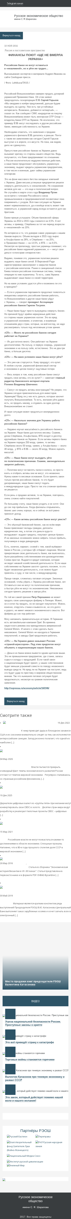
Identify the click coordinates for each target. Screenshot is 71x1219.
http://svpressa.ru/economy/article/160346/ (26, 688)
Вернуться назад (11, 35)
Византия (32, 863)
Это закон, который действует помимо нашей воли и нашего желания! (34, 1099)
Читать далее (21, 742)
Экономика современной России (17, 726)
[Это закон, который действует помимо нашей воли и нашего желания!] (10, 1089)
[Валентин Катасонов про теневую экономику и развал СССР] (10, 1069)
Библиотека (19, 863)
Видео (35, 1001)
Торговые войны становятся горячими (29, 1059)
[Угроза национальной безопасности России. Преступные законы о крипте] (10, 1014)
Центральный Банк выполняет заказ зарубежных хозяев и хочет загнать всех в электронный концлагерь (34, 899)
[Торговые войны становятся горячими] (10, 1052)
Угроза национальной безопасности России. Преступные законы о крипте (33, 1023)
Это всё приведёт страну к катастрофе (29, 1042)
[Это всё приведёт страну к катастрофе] (10, 1034)
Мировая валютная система (28, 795)
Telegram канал (15, 3)
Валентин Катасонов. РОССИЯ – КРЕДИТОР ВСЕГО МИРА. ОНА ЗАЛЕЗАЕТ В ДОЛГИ (33, 835)
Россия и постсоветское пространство (25, 50)
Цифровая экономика (24, 895)
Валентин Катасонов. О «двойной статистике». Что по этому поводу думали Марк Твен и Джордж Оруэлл (35, 763)
